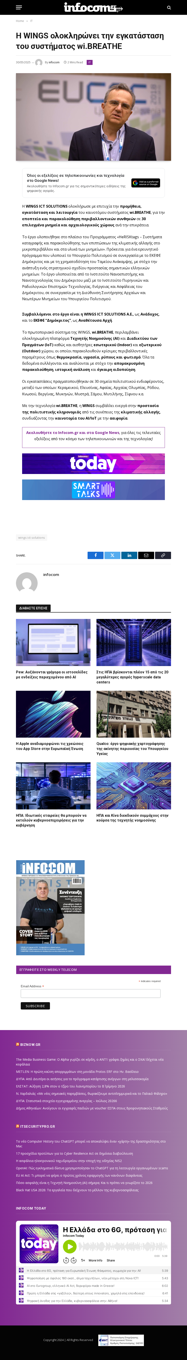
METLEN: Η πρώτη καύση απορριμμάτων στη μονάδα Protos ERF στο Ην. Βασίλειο (77, 1071)
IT (89, 62)
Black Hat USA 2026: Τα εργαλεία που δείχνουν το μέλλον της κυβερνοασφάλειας (77, 1190)
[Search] (168, 7)
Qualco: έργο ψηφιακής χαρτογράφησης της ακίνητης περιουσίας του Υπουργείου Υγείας (132, 749)
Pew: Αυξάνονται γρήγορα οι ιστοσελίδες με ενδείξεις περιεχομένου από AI (52, 674)
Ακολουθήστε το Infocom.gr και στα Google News (72, 432)
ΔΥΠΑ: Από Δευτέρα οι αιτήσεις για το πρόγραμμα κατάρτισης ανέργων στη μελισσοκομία (82, 1079)
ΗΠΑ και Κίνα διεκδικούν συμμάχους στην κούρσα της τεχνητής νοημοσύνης (132, 818)
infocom (54, 62)
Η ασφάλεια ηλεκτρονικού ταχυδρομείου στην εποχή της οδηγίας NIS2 (69, 1161)
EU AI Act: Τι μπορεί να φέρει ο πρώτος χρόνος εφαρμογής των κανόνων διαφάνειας (79, 1175)
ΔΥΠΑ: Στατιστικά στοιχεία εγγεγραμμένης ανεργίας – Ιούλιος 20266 (66, 1101)
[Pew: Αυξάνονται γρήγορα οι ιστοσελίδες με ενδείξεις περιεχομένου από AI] (53, 642)
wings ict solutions (31, 537)
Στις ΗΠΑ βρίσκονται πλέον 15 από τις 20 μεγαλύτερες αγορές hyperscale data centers (132, 677)
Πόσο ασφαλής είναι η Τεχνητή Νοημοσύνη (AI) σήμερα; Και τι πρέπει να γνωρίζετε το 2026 (84, 1183)
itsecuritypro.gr (37, 1126)
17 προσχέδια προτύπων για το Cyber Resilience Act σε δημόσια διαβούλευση (74, 1153)
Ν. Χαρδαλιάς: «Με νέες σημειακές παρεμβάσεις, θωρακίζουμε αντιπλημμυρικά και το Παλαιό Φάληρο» (91, 1093)
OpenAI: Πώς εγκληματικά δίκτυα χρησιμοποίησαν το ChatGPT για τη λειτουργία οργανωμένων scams (92, 1168)
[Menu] (19, 7)
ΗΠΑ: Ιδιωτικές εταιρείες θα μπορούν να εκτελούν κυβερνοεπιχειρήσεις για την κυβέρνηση (51, 820)
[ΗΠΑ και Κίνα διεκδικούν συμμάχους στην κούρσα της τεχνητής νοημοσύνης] (133, 785)
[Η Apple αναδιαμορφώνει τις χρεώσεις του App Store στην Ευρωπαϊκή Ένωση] (53, 714)
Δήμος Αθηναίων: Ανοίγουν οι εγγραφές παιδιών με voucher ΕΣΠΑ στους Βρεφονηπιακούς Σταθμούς (92, 1108)
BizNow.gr (30, 1045)
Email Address (32, 986)
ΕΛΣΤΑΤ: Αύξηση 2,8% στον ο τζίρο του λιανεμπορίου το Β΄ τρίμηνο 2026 (70, 1086)
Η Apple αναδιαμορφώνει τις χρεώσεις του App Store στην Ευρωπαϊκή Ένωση (49, 746)
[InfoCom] (93, 7)
